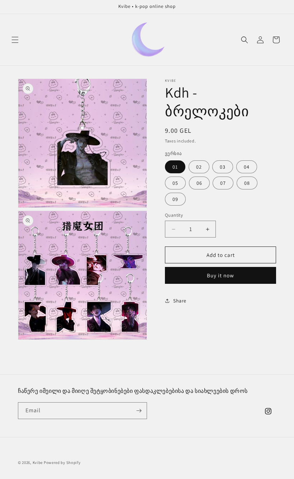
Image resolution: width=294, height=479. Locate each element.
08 (247, 183)
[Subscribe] (139, 410)
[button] (15, 40)
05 (175, 183)
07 (223, 183)
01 (175, 167)
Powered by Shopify (62, 462)
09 (175, 199)
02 (199, 167)
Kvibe (38, 462)
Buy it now (220, 275)
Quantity (174, 215)
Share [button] (179, 300)
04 (247, 167)
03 (223, 167)
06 (199, 183)
